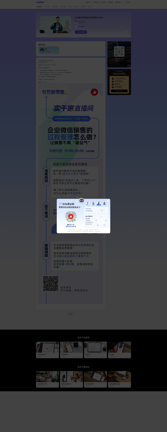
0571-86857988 (83, 231)
